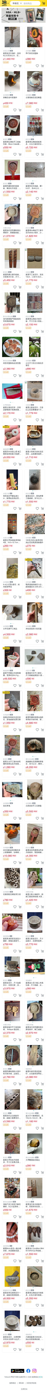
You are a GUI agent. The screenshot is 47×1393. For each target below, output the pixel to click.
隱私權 (21, 1383)
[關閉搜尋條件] (21, 3)
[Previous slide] (3, 37)
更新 (40, 1377)
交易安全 (24, 1389)
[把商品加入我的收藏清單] (14, 65)
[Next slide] (20, 37)
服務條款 (12, 1383)
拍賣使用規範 (31, 1383)
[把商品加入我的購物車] (19, 65)
